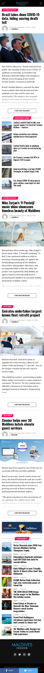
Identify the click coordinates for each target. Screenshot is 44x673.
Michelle (14, 435)
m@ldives (14, 29)
